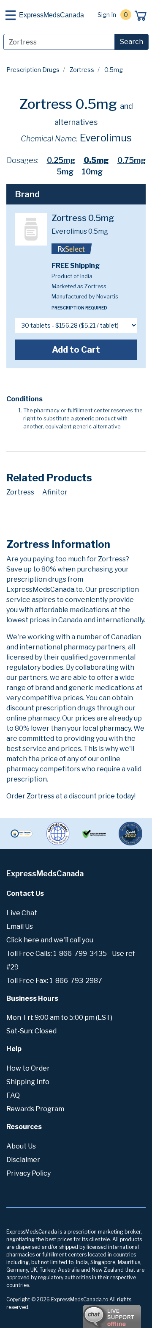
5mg (65, 171)
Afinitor (55, 492)
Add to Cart (76, 350)
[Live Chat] (88, 1312)
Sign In (107, 14)
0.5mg (96, 160)
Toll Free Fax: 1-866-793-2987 (54, 981)
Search (131, 42)
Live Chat (21, 913)
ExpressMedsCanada (51, 15)
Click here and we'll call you (49, 940)
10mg (92, 171)
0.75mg (131, 160)
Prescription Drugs (33, 69)
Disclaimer (23, 1160)
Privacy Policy (28, 1173)
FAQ (13, 1095)
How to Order (28, 1068)
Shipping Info (27, 1082)
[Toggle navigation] (10, 15)
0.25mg (61, 160)
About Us (21, 1146)
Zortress (82, 69)
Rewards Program (35, 1109)
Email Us (19, 926)
